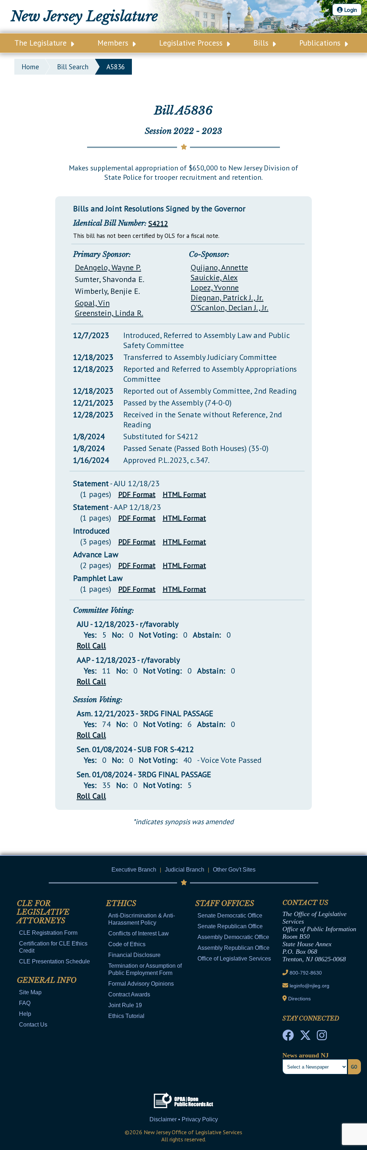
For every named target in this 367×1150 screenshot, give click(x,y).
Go (354, 1067)
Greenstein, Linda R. (109, 313)
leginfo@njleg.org (309, 986)
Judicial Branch (184, 870)
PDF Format (137, 494)
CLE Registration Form (48, 933)
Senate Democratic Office (229, 915)
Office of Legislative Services (234, 959)
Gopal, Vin (92, 303)
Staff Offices (224, 903)
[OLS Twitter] (305, 1037)
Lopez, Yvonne (215, 287)
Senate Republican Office (230, 926)
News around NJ (305, 1055)
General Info (46, 980)
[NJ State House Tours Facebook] (288, 1037)
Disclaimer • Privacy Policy (183, 1119)
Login (350, 9)
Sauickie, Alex (214, 277)
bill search (73, 66)
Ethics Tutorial (126, 1016)
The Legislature (41, 43)
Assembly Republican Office (233, 948)
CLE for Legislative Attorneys (43, 912)
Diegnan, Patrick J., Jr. (227, 297)
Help (25, 1014)
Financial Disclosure (134, 955)
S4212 (158, 223)
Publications (321, 43)
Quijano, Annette (219, 267)
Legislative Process (192, 43)
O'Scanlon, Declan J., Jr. (229, 307)
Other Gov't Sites (234, 870)
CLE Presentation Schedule (54, 961)
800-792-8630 (306, 973)
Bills (262, 43)
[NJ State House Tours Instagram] (322, 1037)
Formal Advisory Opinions (141, 984)
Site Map (30, 992)
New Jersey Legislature (84, 16)
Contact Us (33, 1025)
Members (113, 43)
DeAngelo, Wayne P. (108, 267)
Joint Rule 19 (125, 1005)
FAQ (24, 1003)
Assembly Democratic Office (233, 937)
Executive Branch (133, 870)
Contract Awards (129, 994)
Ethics (121, 903)
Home (30, 66)
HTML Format (184, 494)
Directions (299, 998)
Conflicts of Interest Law (138, 933)
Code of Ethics (127, 944)
